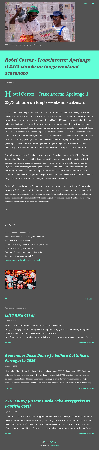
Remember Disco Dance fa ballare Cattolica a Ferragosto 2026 (47, 358)
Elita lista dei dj (20, 315)
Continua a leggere (86, 343)
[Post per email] (6, 299)
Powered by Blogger (51, 442)
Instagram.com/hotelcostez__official (22, 260)
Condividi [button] (88, 299)
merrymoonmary (54, 445)
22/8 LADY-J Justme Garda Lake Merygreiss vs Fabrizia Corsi (47, 403)
